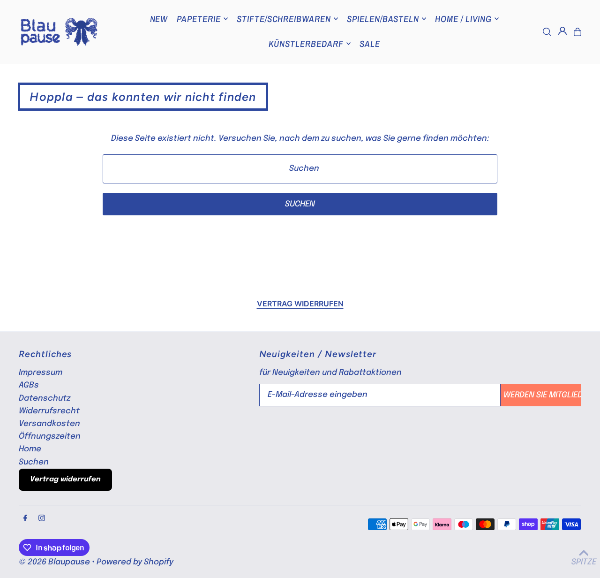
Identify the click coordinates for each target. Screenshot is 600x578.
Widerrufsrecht (49, 411)
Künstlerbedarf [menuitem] (306, 44)
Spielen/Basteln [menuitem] (383, 19)
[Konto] (562, 31)
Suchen (34, 462)
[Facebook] (25, 519)
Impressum (40, 373)
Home (30, 449)
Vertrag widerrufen (300, 303)
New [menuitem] (159, 19)
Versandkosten (49, 424)
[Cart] (577, 32)
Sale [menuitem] (370, 44)
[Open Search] (547, 32)
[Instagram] (41, 519)
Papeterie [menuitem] (199, 19)
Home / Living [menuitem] (463, 19)
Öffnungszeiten (50, 437)
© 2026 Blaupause (54, 562)
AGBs (29, 385)
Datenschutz (44, 399)
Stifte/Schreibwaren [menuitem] (284, 19)
